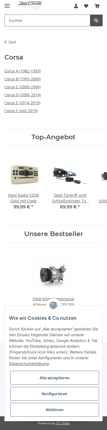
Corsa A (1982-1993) (22, 70)
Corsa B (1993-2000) (22, 78)
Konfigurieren (54, 393)
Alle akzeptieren (55, 377)
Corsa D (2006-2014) (22, 94)
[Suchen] (96, 20)
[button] (76, 6)
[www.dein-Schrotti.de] (28, 6)
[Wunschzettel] (86, 6)
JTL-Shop (62, 423)
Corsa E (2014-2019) (22, 102)
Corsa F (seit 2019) (21, 110)
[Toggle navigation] (7, 3)
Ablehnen (55, 409)
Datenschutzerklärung (29, 363)
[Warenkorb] (97, 6)
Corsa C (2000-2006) (22, 86)
